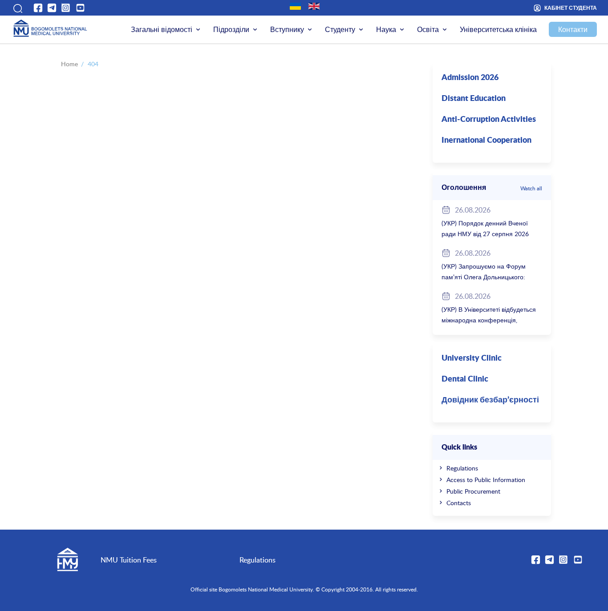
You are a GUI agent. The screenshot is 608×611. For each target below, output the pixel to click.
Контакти (573, 29)
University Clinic (472, 358)
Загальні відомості (161, 29)
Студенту (340, 29)
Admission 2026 (470, 78)
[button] (17, 7)
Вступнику (287, 29)
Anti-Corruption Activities (489, 120)
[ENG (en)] (314, 6)
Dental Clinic (465, 379)
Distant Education (474, 99)
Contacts (458, 502)
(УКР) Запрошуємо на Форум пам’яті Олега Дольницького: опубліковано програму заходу (486, 277)
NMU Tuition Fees (129, 560)
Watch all (531, 188)
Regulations (462, 468)
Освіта (428, 29)
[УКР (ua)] (295, 6)
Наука (386, 29)
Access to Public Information (485, 479)
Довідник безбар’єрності (490, 400)
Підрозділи (231, 29)
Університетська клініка (498, 29)
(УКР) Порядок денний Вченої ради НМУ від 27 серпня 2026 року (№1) (485, 234)
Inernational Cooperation (486, 141)
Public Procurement (473, 491)
